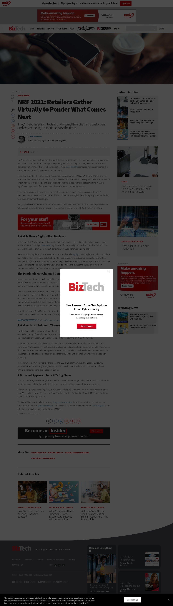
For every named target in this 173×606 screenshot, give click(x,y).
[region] (86, 600)
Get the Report (86, 326)
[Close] (169, 600)
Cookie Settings (132, 600)
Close (109, 272)
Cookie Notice (84, 603)
